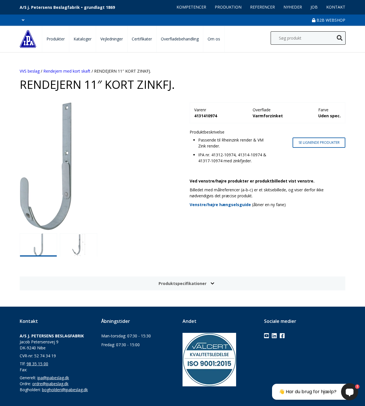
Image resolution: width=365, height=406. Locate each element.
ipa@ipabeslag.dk (53, 377)
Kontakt (335, 7)
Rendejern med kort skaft (66, 71)
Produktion (228, 7)
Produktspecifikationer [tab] (182, 283)
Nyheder (292, 7)
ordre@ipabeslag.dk (50, 383)
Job (314, 7)
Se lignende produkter (319, 142)
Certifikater (142, 39)
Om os (214, 39)
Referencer (262, 7)
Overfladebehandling (180, 39)
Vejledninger (111, 39)
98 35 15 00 (37, 363)
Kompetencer (191, 7)
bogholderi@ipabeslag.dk (65, 389)
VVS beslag (30, 71)
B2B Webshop (330, 20)
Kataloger (83, 39)
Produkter (55, 39)
